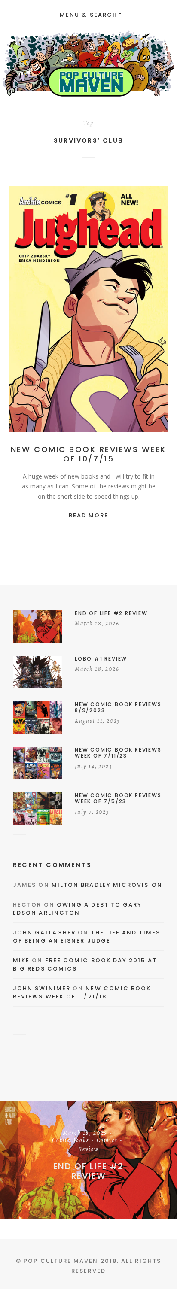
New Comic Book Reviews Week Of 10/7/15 (88, 454)
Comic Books (96, 309)
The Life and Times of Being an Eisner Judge (86, 936)
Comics (132, 309)
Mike (21, 960)
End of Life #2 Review (88, 1171)
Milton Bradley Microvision (107, 885)
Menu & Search (88, 15)
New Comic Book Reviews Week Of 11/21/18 (82, 992)
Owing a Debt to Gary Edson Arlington (77, 909)
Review (88, 318)
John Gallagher (44, 932)
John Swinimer (41, 988)
